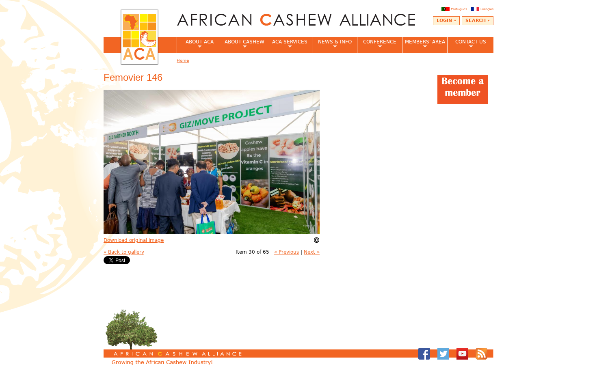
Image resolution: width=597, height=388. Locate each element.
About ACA (195, 44)
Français (486, 9)
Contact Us (466, 44)
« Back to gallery (124, 252)
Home (183, 60)
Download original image (134, 240)
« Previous (286, 252)
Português (459, 9)
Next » (312, 252)
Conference (376, 44)
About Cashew (243, 44)
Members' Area (423, 44)
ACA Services (287, 44)
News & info (332, 44)
